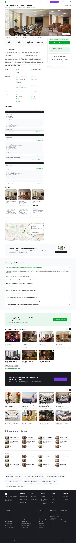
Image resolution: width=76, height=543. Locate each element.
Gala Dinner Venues (8, 525)
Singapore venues (64, 519)
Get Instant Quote (60, 42)
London (13, 37)
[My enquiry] (70, 2)
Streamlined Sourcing (23, 496)
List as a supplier (44, 504)
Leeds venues (46, 519)
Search (46, 1)
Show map (33, 7)
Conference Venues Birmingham (53, 519)
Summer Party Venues (8, 515)
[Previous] (67, 329)
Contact (53, 502)
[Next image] (19, 337)
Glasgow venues (41, 521)
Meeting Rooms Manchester (54, 516)
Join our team (65, 495)
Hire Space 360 (22, 495)
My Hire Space (64, 1)
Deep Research (55, 1)
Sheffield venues (41, 534)
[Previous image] (6, 337)
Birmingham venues (42, 515)
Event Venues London (8, 523)
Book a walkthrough (23, 502)
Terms (66, 540)
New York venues (64, 512)
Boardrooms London (24, 521)
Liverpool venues (41, 523)
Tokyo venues (63, 517)
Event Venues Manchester (54, 514)
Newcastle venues (41, 529)
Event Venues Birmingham (54, 521)
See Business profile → (39, 111)
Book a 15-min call (62, 251)
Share (66, 5)
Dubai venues (63, 515)
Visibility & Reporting (23, 499)
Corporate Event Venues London (26, 523)
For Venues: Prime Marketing (44, 500)
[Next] (70, 329)
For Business (38, 1)
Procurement (33, 495)
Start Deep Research (61, 379)
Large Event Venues (24, 527)
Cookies (70, 540)
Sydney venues (63, 521)
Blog (52, 496)
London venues (41, 512)
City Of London (26, 37)
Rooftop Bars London (24, 517)
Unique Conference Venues (9, 529)
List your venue (43, 503)
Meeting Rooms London (25, 519)
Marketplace (43, 496)
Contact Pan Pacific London (60, 56)
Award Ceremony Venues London (26, 525)
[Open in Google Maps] (24, 232)
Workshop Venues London (25, 529)
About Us (53, 495)
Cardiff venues (41, 527)
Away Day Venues (7, 519)
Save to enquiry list (60, 61)
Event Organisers (33, 496)
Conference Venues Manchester (53, 512)
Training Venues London (8, 521)
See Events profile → (39, 163)
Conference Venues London (9, 512)
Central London (19, 37)
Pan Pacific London (9, 7)
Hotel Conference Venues (25, 512)
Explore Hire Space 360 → (60, 319)
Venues (32, 1)
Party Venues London (24, 515)
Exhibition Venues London (9, 527)
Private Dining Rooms (8, 517)
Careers (53, 499)
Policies (53, 503)
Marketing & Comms (34, 499)
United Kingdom (8, 37)
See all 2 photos (66, 34)
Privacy (62, 540)
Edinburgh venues (41, 517)
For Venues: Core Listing (45, 501)
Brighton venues (41, 525)
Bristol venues (41, 519)
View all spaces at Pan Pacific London (12, 368)
